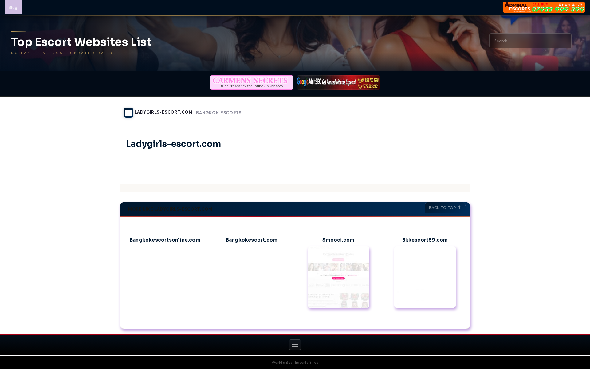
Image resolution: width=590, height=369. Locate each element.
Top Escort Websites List (81, 42)
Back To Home (454, 108)
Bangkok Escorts (219, 112)
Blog (13, 7)
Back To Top (443, 207)
